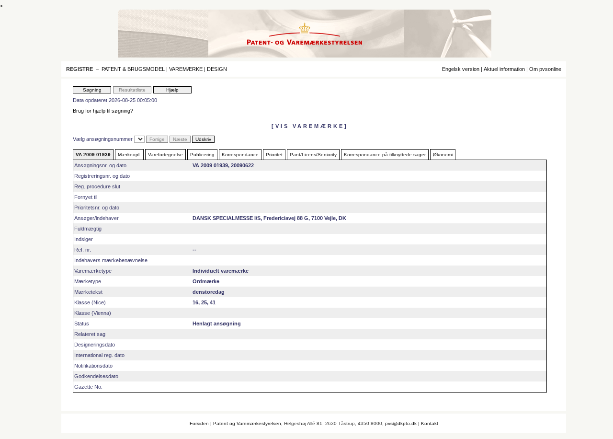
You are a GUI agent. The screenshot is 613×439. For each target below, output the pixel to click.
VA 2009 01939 (93, 154)
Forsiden (199, 423)
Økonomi (443, 154)
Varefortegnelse (165, 154)
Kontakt (429, 423)
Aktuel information (504, 69)
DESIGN (217, 69)
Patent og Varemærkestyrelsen (247, 423)
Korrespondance (240, 154)
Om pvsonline (545, 69)
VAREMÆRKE (186, 69)
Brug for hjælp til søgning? (103, 111)
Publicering (202, 154)
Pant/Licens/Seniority (313, 154)
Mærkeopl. (129, 154)
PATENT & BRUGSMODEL (133, 69)
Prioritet (274, 154)
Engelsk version (460, 69)
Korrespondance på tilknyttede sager (385, 154)
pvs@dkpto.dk (401, 423)
